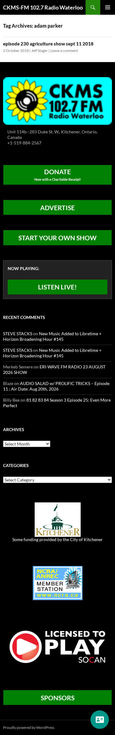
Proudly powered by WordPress (28, 727)
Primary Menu (107, 7)
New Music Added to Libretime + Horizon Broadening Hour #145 (52, 336)
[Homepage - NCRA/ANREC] (57, 582)
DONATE (57, 174)
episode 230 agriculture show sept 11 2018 (48, 43)
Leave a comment (64, 50)
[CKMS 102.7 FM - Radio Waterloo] (57, 100)
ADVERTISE (57, 207)
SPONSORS (58, 698)
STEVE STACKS (17, 333)
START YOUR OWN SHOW (57, 238)
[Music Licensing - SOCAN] (57, 646)
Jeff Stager (39, 50)
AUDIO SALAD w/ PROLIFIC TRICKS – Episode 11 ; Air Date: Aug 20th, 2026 (56, 386)
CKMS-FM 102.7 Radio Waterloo (43, 7)
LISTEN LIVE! (57, 287)
